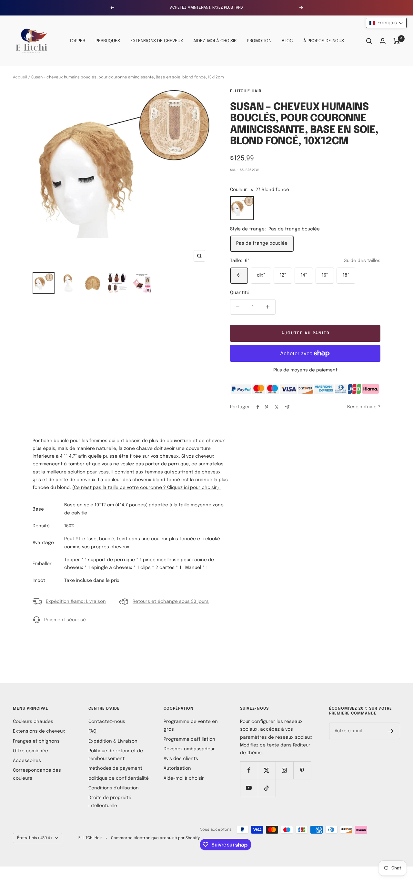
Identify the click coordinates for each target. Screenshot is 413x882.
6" (239, 275)
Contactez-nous (106, 721)
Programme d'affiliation (189, 739)
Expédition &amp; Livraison (76, 601)
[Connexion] (383, 41)
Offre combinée (30, 751)
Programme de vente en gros (191, 725)
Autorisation (177, 768)
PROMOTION (259, 41)
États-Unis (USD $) (34, 838)
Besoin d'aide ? (363, 407)
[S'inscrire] (391, 731)
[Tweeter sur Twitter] (276, 407)
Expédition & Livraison (112, 741)
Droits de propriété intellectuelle (109, 802)
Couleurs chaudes (33, 721)
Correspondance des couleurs (37, 774)
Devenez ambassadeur (189, 749)
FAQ (92, 731)
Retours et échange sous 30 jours (171, 601)
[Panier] (396, 41)
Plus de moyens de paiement (305, 370)
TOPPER (77, 41)
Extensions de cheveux (39, 731)
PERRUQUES (108, 41)
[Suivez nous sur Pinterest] (302, 770)
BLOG (287, 41)
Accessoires (27, 760)
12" (283, 275)
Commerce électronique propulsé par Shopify (155, 838)
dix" (261, 275)
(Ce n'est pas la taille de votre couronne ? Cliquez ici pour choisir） (146, 487)
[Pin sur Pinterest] (266, 407)
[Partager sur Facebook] (258, 407)
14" (304, 275)
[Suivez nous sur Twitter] (267, 770)
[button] (386, 23)
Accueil (20, 77)
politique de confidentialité (118, 778)
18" (346, 275)
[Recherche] (369, 41)
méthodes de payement (115, 768)
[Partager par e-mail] (287, 407)
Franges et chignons (36, 741)
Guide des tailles (362, 261)
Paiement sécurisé (65, 620)
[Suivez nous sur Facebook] (249, 770)
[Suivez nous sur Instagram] (284, 770)
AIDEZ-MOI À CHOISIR (215, 41)
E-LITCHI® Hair (245, 91)
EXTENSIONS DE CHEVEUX (156, 41)
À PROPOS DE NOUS (323, 41)
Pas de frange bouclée (261, 243)
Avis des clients (181, 758)
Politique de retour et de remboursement (115, 755)
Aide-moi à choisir (184, 778)
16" (325, 275)
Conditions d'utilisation (113, 788)
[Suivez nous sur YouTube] (249, 788)
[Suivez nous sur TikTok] (267, 788)
